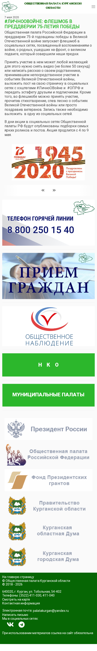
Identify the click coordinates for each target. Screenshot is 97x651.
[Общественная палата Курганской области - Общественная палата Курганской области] (9, 7)
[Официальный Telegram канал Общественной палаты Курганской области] (21, 625)
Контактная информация (21, 603)
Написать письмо (15, 615)
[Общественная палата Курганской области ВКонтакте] (10, 625)
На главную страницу (18, 577)
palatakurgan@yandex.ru (51, 610)
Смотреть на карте (16, 599)
